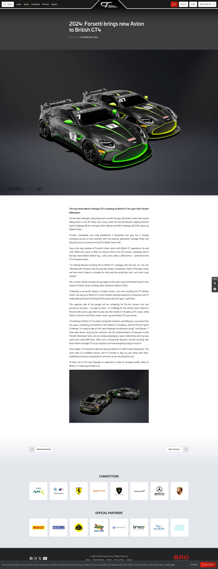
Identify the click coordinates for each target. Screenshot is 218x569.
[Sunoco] (99, 528)
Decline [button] (194, 565)
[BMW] (59, 491)
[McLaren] (139, 491)
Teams (109, 560)
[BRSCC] (139, 528)
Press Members (98, 560)
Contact (129, 560)
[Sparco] (59, 528)
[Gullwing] (159, 528)
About (88, 560)
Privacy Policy (119, 560)
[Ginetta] (99, 491)
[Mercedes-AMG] (159, 491)
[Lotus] (79, 528)
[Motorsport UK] (119, 528)
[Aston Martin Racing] (38, 491)
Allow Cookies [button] (208, 565)
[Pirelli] (38, 528)
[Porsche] (180, 491)
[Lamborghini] (119, 491)
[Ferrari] (79, 491)
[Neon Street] (180, 528)
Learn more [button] (170, 564)
